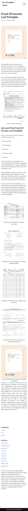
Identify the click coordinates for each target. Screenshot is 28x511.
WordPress (19, 509)
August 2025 (4, 448)
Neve (7, 509)
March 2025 (4, 461)
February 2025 (4, 463)
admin (4, 20)
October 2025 (4, 443)
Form (2, 432)
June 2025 (3, 453)
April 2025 (3, 458)
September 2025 (5, 445)
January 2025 (4, 466)
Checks (3, 430)
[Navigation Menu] (24, 4)
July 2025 (3, 450)
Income (3, 435)
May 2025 (3, 455)
